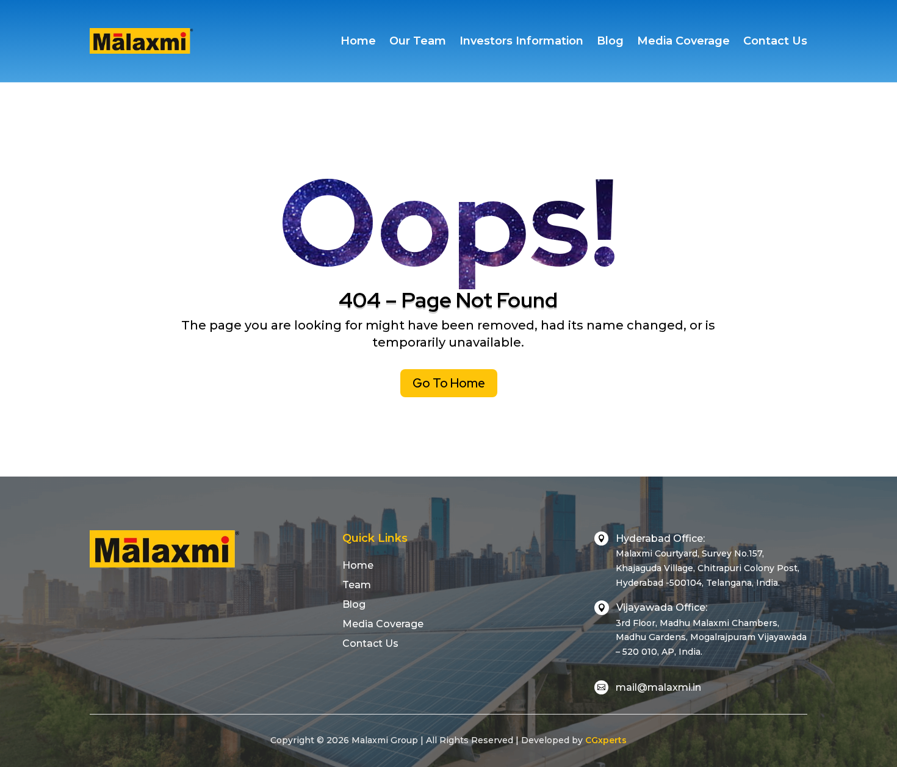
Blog (610, 41)
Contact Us (775, 41)
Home (358, 41)
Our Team (417, 41)
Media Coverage (683, 41)
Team (356, 585)
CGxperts (606, 740)
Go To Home (448, 383)
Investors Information (521, 41)
